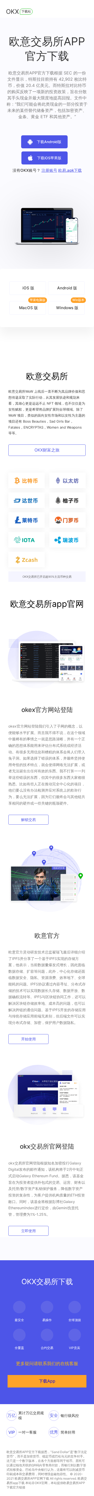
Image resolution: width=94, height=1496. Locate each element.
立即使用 (28, 1230)
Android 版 (67, 287)
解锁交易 (28, 819)
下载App (47, 1381)
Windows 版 (67, 307)
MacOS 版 (28, 307)
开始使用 (28, 1039)
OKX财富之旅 (47, 450)
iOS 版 (28, 287)
